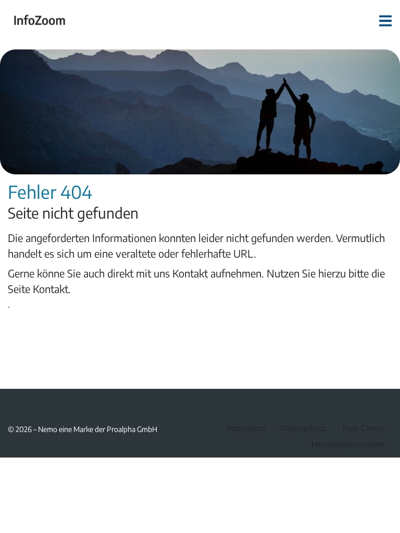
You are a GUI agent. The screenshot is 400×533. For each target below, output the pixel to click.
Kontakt (50, 288)
